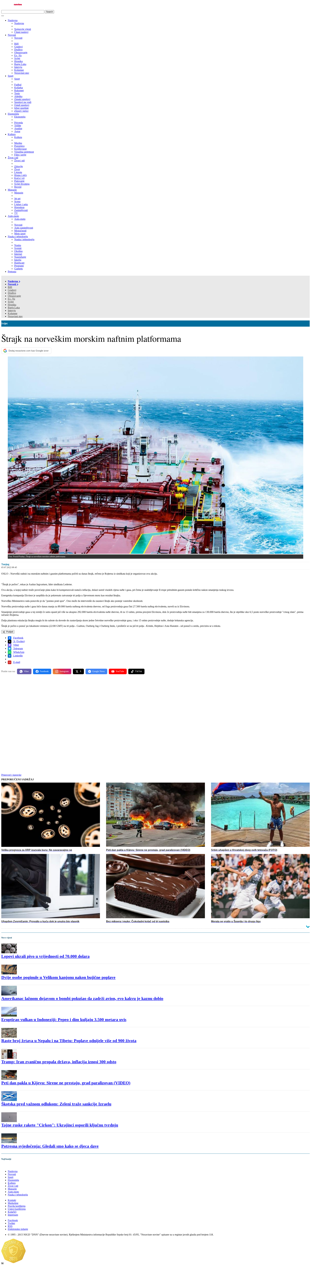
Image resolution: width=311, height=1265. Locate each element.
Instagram (64, 671)
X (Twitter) (19, 641)
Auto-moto (13, 216)
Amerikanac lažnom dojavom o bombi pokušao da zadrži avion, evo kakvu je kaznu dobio (82, 998)
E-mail (16, 662)
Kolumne (12, 313)
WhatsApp (18, 652)
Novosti (12, 35)
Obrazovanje (14, 296)
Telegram (18, 648)
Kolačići (12, 1211)
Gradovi (12, 290)
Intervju (12, 310)
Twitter (11, 1223)
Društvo (12, 293)
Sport (10, 75)
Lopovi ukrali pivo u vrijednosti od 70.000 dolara (45, 956)
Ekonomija (13, 113)
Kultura (12, 134)
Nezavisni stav (15, 316)
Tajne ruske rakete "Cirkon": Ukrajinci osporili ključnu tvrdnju (59, 1125)
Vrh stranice (11, 1165)
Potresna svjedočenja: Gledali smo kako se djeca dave (50, 1146)
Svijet (11, 301)
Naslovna (12, 20)
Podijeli (9, 632)
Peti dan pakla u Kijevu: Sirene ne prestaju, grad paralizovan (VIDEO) (65, 1083)
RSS (10, 1226)
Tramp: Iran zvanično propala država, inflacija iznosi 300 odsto (58, 1061)
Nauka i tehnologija (18, 236)
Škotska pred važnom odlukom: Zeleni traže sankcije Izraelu (56, 1104)
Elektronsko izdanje (18, 1229)
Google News (98, 671)
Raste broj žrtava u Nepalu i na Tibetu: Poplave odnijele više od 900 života (68, 1040)
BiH (10, 287)
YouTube (120, 671)
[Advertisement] (98, 702)
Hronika (12, 304)
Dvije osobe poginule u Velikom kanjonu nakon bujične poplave (58, 977)
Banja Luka (14, 307)
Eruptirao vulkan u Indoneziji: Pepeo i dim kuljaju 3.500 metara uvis (63, 1019)
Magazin (12, 189)
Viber (16, 645)
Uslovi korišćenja (17, 1209)
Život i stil (13, 157)
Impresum (13, 1214)
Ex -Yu (11, 298)
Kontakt (12, 1200)
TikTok (138, 671)
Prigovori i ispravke (11, 775)
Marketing (13, 1203)
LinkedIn (18, 655)
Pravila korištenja (16, 1206)
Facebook (18, 637)
